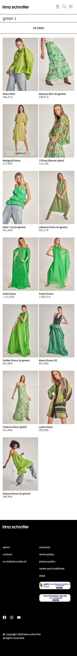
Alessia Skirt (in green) (52, 94)
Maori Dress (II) (48, 360)
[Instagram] (11, 617)
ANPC (42, 575)
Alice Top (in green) (14, 227)
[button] (64, 7)
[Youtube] (19, 617)
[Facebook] (4, 617)
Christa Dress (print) (15, 427)
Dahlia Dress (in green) (16, 360)
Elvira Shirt (9, 94)
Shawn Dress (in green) (16, 493)
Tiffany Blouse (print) (51, 160)
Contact (7, 554)
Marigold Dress (12, 160)
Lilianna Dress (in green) (53, 227)
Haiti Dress (9, 293)
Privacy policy (47, 561)
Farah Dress (46, 293)
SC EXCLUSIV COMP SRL (14, 561)
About (6, 547)
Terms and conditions (51, 568)
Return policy (46, 554)
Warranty (44, 547)
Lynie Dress (46, 427)
